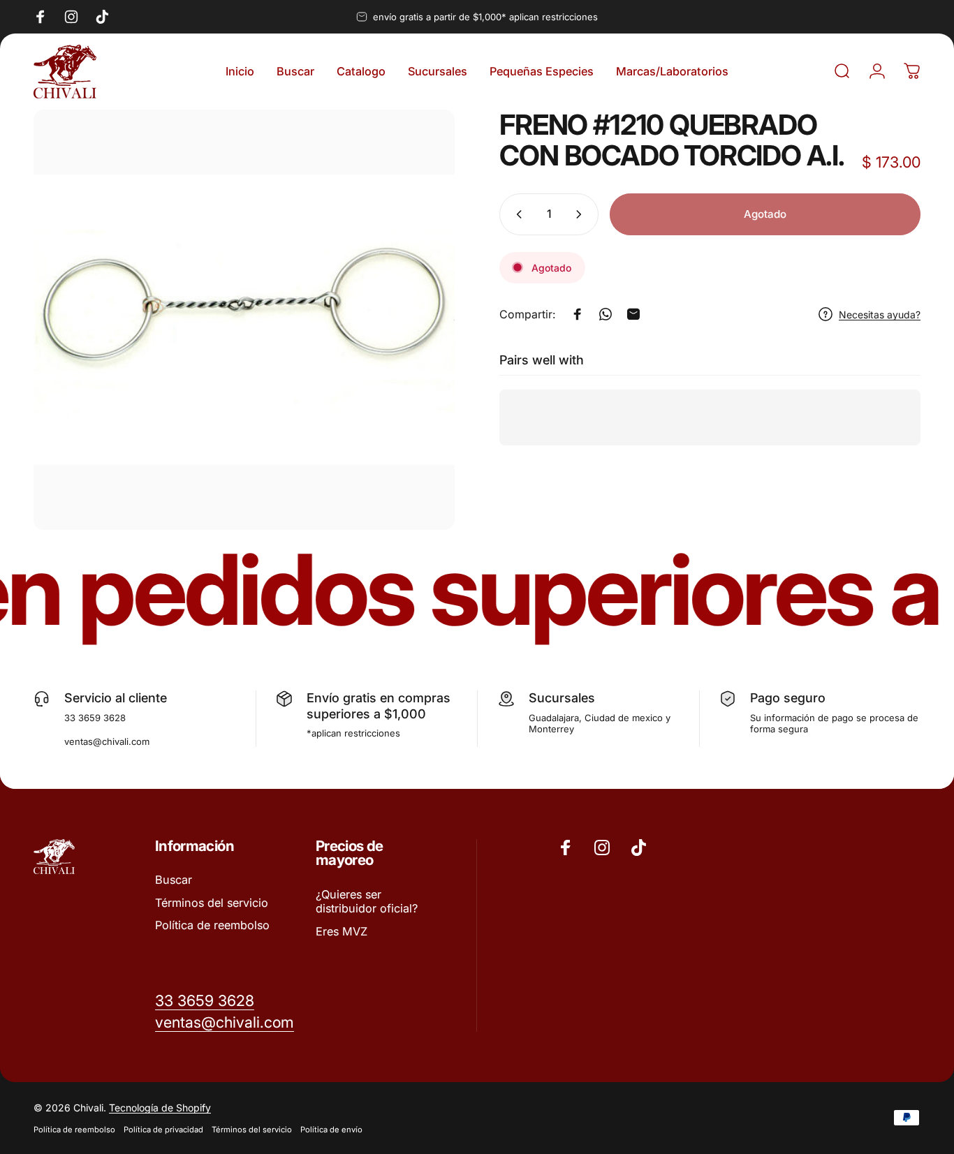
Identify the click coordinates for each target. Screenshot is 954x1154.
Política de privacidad (163, 1129)
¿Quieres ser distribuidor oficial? (367, 901)
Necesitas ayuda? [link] (879, 314)
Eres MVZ (341, 931)
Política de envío (331, 1129)
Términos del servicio (211, 903)
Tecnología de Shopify (160, 1108)
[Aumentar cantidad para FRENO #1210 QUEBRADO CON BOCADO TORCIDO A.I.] (582, 214)
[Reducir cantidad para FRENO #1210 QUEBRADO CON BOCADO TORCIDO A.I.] (516, 214)
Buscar (173, 880)
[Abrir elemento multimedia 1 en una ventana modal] (244, 320)
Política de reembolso (212, 925)
